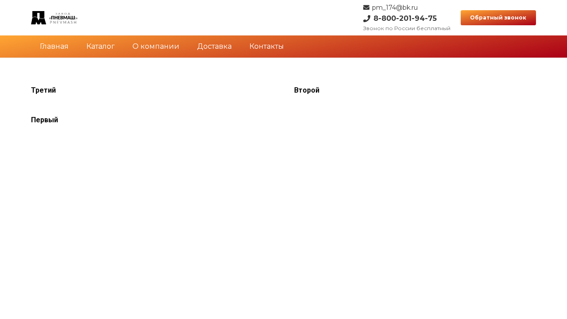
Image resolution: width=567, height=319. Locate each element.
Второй (306, 90)
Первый (44, 120)
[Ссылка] (54, 17)
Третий (43, 90)
